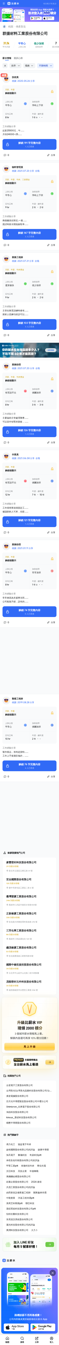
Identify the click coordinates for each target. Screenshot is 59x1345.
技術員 (15, 77)
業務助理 (16, 364)
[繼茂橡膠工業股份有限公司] (29, 951)
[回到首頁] (4, 26)
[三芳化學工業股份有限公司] (29, 934)
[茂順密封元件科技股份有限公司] (29, 986)
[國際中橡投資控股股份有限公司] (29, 969)
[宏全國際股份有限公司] (29, 883)
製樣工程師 (17, 698)
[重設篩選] (5, 65)
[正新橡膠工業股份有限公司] (29, 917)
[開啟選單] (3, 3)
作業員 (15, 454)
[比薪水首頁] (9, 1260)
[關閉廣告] (53, 1273)
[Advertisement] (29, 661)
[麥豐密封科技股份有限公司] (29, 866)
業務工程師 (17, 257)
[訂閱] (54, 26)
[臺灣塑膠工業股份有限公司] (29, 900)
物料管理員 (17, 167)
